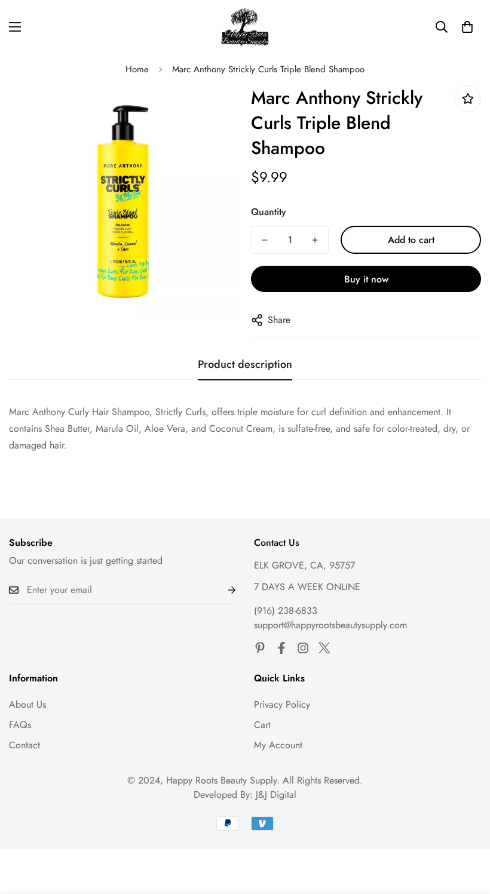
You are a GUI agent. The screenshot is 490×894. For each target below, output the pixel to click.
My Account (278, 745)
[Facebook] (281, 648)
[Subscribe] (222, 590)
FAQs (20, 725)
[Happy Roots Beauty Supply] (245, 27)
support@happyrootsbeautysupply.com (330, 625)
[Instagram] (303, 648)
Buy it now (366, 279)
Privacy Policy (282, 704)
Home (137, 69)
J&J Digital (276, 794)
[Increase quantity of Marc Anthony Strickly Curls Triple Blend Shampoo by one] (315, 240)
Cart (262, 725)
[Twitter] (324, 648)
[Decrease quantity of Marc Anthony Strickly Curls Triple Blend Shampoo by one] (265, 240)
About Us (27, 704)
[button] (467, 27)
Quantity (268, 212)
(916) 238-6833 (285, 610)
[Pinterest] (260, 648)
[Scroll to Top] (466, 829)
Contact (24, 745)
